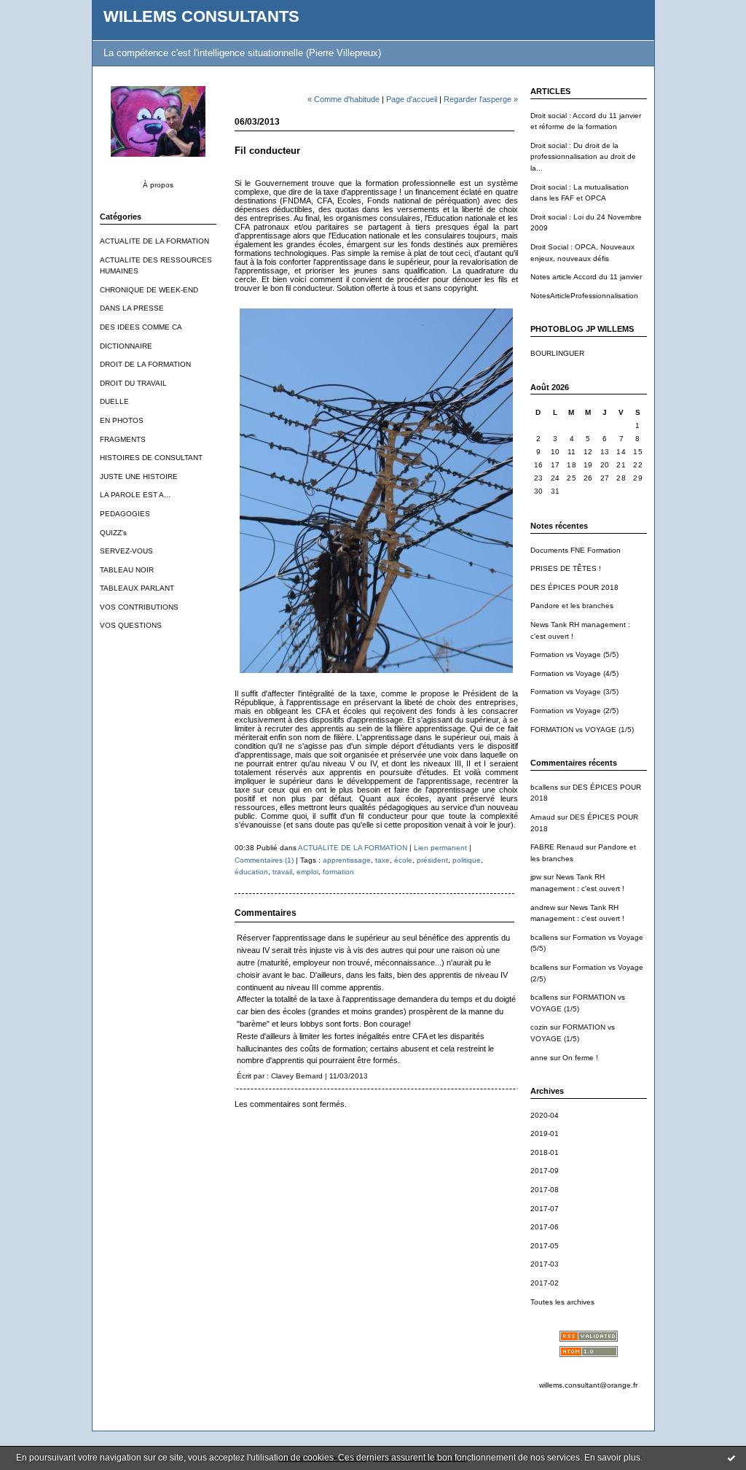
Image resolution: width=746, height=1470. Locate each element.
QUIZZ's (113, 533)
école (403, 860)
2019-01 (544, 1133)
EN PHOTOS (122, 420)
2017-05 (544, 1246)
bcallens (544, 787)
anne (539, 1058)
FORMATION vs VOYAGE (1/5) (582, 730)
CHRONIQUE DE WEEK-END (149, 290)
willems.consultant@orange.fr (588, 1385)
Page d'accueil (411, 99)
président (432, 860)
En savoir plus (612, 1457)
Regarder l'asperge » (481, 99)
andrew (542, 907)
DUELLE (114, 401)
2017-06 (544, 1227)
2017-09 (544, 1171)
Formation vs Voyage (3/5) (574, 692)
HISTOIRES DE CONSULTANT (151, 458)
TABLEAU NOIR (127, 570)
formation (338, 872)
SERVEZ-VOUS (126, 551)
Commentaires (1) (264, 860)
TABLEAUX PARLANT (137, 588)
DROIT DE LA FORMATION (145, 364)
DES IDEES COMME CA (141, 327)
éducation (251, 872)
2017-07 (544, 1209)
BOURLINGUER (557, 353)
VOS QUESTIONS (131, 625)
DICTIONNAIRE (126, 346)
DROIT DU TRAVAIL (133, 383)
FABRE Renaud (557, 847)
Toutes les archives (562, 1302)
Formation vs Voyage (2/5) (574, 711)
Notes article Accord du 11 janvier (586, 277)
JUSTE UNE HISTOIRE (139, 476)
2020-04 (544, 1115)
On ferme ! (580, 1058)
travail (282, 872)
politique (466, 860)
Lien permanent (440, 848)
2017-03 (544, 1264)
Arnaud (542, 817)
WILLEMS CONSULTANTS (201, 16)
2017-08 (544, 1190)
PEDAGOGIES (125, 514)
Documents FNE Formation (575, 550)
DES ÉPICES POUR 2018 (574, 587)
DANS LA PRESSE (132, 308)
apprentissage (347, 860)
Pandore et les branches (571, 606)
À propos (158, 185)
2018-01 (544, 1152)
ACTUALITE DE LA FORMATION (154, 241)
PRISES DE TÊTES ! (565, 568)
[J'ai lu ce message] (731, 1457)
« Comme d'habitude (343, 99)
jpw (535, 877)
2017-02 (544, 1283)
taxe (382, 860)
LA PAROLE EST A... (135, 495)
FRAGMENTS (123, 439)
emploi (307, 872)
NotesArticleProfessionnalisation (584, 296)
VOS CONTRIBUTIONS (139, 607)
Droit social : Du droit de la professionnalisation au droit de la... (583, 156)
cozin (539, 1027)
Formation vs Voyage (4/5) (574, 673)
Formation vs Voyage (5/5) (574, 654)
